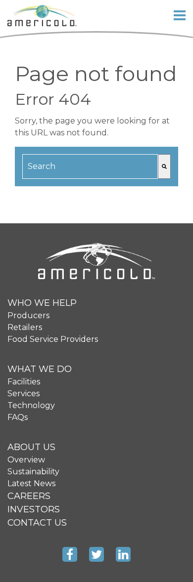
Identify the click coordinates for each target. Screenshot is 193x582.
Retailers (24, 327)
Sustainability (33, 471)
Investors (33, 509)
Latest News (31, 483)
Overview (26, 459)
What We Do (39, 369)
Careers (28, 496)
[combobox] (90, 166)
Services (23, 393)
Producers (28, 315)
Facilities (23, 381)
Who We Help (42, 302)
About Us (31, 447)
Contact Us (37, 522)
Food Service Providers (52, 339)
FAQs (17, 417)
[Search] (164, 166)
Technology (31, 405)
